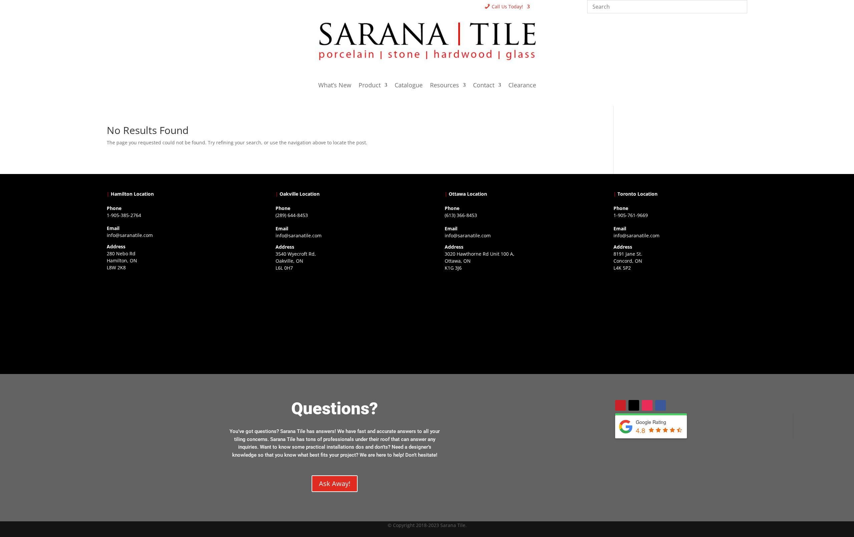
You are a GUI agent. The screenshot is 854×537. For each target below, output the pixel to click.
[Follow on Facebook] (660, 405)
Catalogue (409, 86)
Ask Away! (334, 483)
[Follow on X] (633, 405)
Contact (483, 86)
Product (370, 86)
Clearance (522, 86)
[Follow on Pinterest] (620, 405)
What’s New (334, 86)
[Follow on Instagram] (647, 405)
